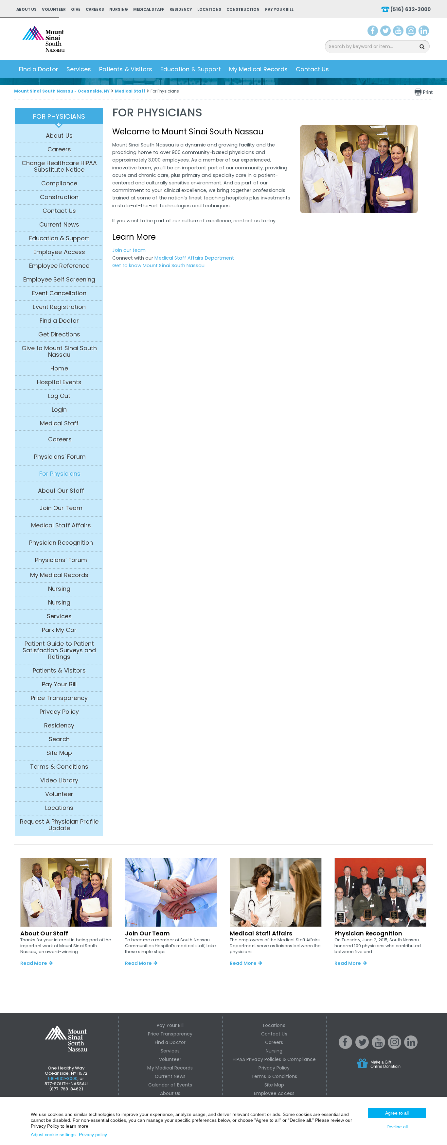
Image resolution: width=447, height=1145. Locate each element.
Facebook (373, 32)
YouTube (399, 32)
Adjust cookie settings (53, 1134)
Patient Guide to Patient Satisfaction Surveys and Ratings (59, 650)
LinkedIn (425, 32)
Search (59, 739)
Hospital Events (59, 382)
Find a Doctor (38, 69)
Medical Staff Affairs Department (194, 258)
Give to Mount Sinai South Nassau (59, 351)
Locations (209, 9)
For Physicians (59, 116)
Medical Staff (148, 9)
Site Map (59, 753)
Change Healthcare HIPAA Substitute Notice (59, 166)
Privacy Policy (59, 712)
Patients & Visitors (125, 69)
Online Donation (391, 1068)
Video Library (59, 780)
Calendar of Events (170, 1085)
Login (59, 410)
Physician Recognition (61, 543)
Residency (181, 9)
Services (78, 69)
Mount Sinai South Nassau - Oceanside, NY (62, 91)
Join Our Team (61, 508)
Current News (59, 225)
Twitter (386, 32)
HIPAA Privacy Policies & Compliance (274, 1059)
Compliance (59, 183)
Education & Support (190, 69)
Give (75, 9)
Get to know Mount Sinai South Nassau (158, 265)
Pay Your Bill (279, 9)
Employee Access (59, 252)
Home (59, 368)
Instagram (412, 32)
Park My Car (59, 630)
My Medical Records (258, 69)
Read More (33, 963)
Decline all (397, 1126)
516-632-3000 (63, 1078)
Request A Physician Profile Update (59, 825)
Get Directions (59, 334)
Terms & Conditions (59, 767)
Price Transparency (59, 698)
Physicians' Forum (60, 457)
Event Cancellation (59, 293)
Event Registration (59, 307)
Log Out (59, 396)
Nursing (118, 9)
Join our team (129, 250)
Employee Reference (59, 266)
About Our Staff (61, 491)
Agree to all (397, 1113)
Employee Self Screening (59, 279)
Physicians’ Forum (61, 560)
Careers (95, 9)
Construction (243, 9)
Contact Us (312, 69)
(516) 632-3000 (410, 9)
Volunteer (53, 9)
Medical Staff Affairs (61, 525)
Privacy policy (93, 1134)
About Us (26, 9)
